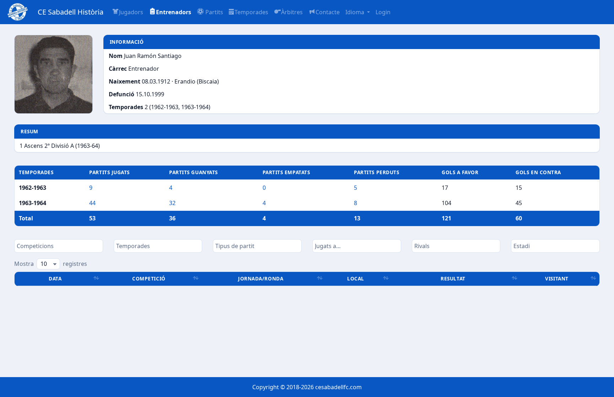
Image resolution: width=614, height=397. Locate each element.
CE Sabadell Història (70, 12)
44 (92, 203)
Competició (148, 278)
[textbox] (59, 246)
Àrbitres (292, 12)
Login (383, 12)
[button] (210, 12)
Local (355, 278)
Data (55, 278)
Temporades (251, 12)
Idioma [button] (355, 12)
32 (172, 203)
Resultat (453, 278)
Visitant (556, 278)
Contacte (328, 12)
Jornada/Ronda (260, 278)
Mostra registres (50, 264)
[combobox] (58, 246)
